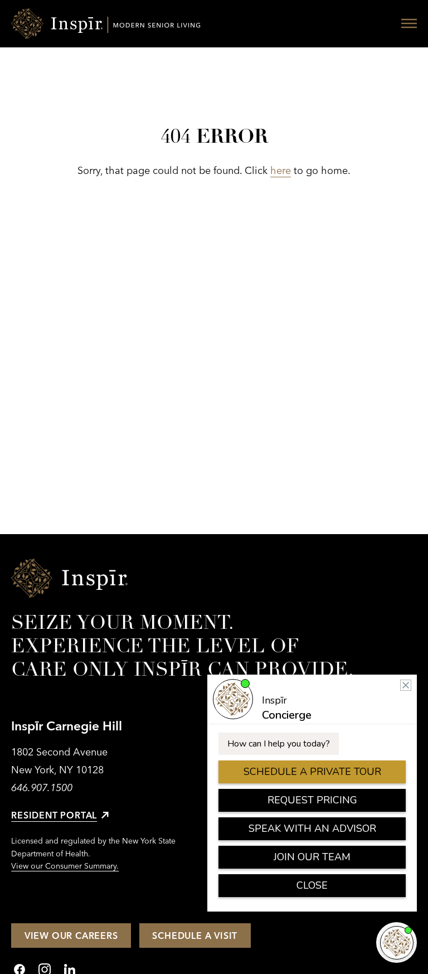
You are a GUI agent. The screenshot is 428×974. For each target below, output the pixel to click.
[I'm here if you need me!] (396, 942)
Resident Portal (54, 815)
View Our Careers (71, 935)
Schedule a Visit (194, 935)
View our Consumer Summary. (65, 866)
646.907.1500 (41, 787)
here (280, 170)
